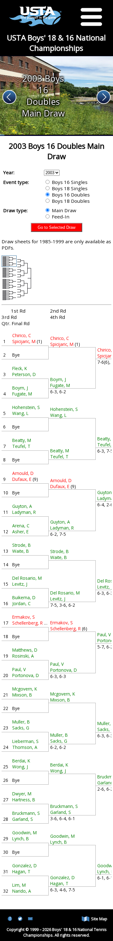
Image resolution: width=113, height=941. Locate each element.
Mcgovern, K (24, 689)
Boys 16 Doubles (70, 194)
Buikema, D (23, 597)
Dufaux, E (21, 479)
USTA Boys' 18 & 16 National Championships (56, 42)
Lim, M (19, 885)
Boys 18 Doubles (70, 201)
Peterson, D (24, 374)
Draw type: (15, 210)
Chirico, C (21, 335)
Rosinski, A (23, 656)
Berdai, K (21, 761)
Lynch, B (20, 839)
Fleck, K (19, 368)
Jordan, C (21, 603)
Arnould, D (23, 473)
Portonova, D (25, 675)
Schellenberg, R (27, 623)
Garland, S (22, 819)
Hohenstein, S (26, 407)
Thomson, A (24, 747)
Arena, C (21, 526)
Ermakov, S (23, 617)
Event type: (16, 182)
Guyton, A (22, 506)
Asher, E (20, 532)
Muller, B (21, 722)
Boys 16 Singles (69, 182)
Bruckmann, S (26, 813)
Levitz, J (19, 584)
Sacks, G (20, 728)
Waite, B (20, 551)
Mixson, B (22, 695)
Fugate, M (22, 394)
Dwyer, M (21, 794)
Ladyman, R (24, 512)
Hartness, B (23, 800)
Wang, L (20, 413)
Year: (8, 172)
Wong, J (20, 767)
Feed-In (60, 216)
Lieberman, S (25, 741)
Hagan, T (21, 871)
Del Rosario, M (27, 578)
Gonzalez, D (24, 865)
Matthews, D (24, 650)
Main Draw (63, 210)
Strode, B (21, 545)
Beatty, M (21, 440)
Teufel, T (21, 446)
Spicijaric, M (23, 341)
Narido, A (21, 891)
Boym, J (20, 388)
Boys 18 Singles (69, 188)
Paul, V (19, 669)
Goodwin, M (24, 833)
